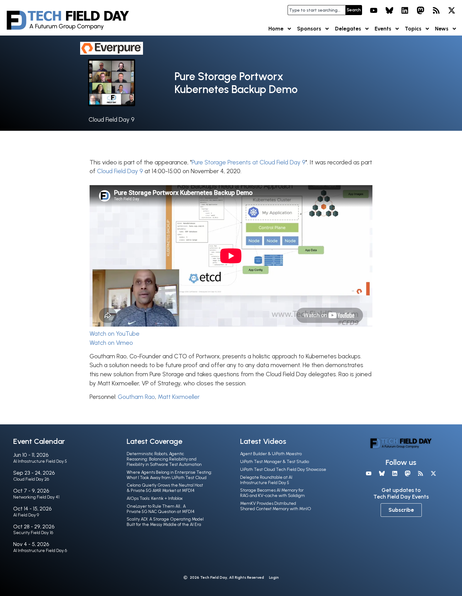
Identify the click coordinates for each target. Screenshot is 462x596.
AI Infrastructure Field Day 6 (40, 550)
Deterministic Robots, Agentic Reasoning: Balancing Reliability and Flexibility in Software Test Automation (164, 459)
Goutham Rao (136, 396)
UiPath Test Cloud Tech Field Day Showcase (283, 469)
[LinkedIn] (405, 10)
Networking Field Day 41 (36, 497)
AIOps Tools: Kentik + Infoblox (155, 498)
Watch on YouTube (115, 333)
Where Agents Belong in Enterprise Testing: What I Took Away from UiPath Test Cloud (169, 475)
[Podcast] (436, 10)
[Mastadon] (420, 10)
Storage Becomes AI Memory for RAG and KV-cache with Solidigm (272, 493)
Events (383, 28)
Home (275, 28)
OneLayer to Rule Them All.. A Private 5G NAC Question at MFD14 (161, 509)
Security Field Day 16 (33, 532)
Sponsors (309, 28)
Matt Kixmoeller (179, 396)
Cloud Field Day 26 (31, 479)
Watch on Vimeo (111, 342)
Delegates (348, 28)
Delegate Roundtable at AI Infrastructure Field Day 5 (266, 480)
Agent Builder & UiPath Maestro (271, 453)
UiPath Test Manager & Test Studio (274, 461)
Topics (413, 28)
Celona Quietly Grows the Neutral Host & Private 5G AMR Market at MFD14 (165, 488)
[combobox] (316, 10)
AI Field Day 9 (26, 515)
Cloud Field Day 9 (112, 119)
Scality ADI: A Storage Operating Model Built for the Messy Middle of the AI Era (165, 521)
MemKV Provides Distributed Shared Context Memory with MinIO (275, 506)
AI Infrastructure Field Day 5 (40, 461)
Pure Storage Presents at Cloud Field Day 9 (248, 162)
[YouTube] (373, 10)
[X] (451, 10)
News (441, 28)
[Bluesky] (389, 10)
